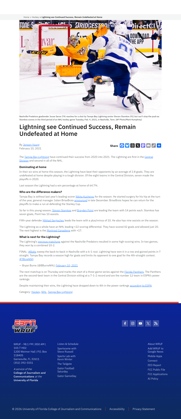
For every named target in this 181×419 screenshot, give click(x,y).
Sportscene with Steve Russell (66, 350)
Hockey (35, 17)
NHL (44, 292)
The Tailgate (64, 364)
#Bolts (32, 251)
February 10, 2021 (67, 265)
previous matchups (49, 241)
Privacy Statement (144, 409)
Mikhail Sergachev (53, 220)
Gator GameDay (66, 376)
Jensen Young (31, 144)
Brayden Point (85, 210)
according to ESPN (141, 285)
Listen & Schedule (67, 344)
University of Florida (26, 380)
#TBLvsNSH (26, 259)
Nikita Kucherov (85, 196)
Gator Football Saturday (65, 369)
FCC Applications (158, 374)
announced (80, 200)
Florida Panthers (134, 272)
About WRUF (155, 344)
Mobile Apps (155, 356)
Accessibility (117, 409)
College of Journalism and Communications (30, 374)
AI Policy (153, 378)
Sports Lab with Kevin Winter (66, 357)
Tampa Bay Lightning (36, 157)
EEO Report (154, 365)
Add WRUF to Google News (155, 350)
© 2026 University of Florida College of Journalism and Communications (56, 409)
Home (26, 17)
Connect (152, 360)
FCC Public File (156, 369)
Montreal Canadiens (58, 230)
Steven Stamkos (61, 210)
